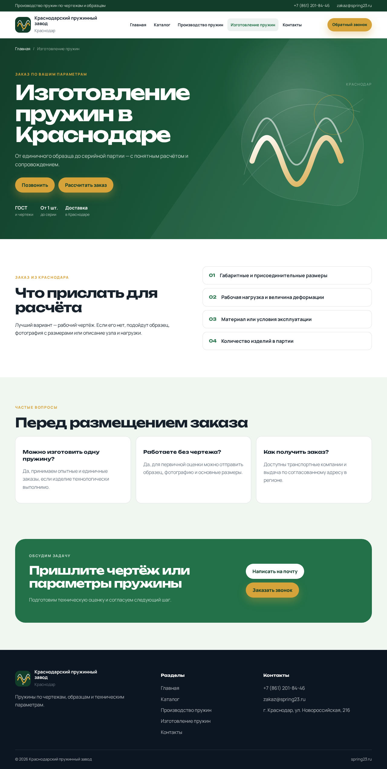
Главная (138, 25)
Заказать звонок (272, 590)
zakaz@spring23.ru (354, 5)
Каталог (162, 25)
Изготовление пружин (253, 25)
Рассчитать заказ (86, 185)
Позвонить (35, 185)
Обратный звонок (349, 24)
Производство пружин (200, 25)
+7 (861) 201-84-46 (312, 5)
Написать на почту (275, 571)
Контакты (292, 25)
